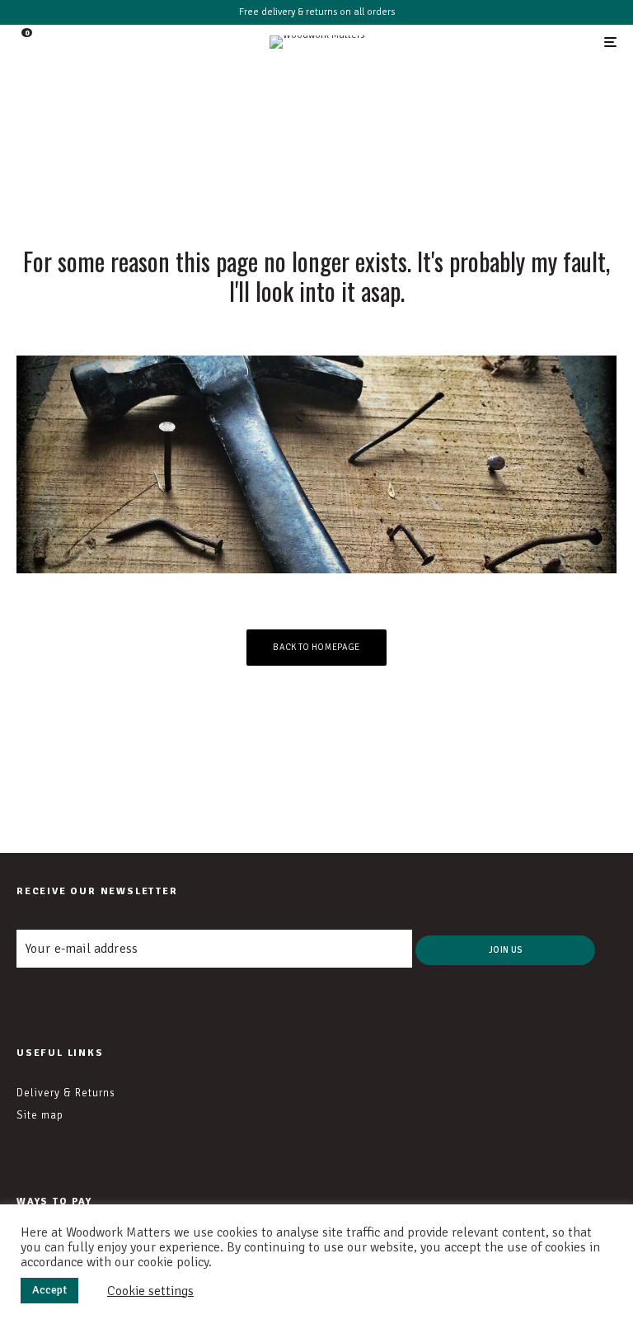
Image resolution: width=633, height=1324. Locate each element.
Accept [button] (49, 1290)
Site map (39, 1115)
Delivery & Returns (65, 1093)
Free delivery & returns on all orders (317, 12)
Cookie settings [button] (150, 1291)
